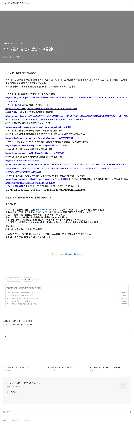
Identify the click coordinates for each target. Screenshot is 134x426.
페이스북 (79, 254)
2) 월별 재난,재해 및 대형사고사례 (18, 288)
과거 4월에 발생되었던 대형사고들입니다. (21, 304)
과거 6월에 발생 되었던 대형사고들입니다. (22, 298)
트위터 (70, 254)
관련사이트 (6, 412)
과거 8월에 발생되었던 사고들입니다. (20, 295)
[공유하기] (15, 279)
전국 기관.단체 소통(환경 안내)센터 (17, 3)
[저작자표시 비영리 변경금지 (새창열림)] (36, 279)
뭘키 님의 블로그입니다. (15, 387)
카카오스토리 (59, 254)
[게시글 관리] (18, 279)
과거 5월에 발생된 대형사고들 (17, 301)
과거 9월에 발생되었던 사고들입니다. (20, 292)
